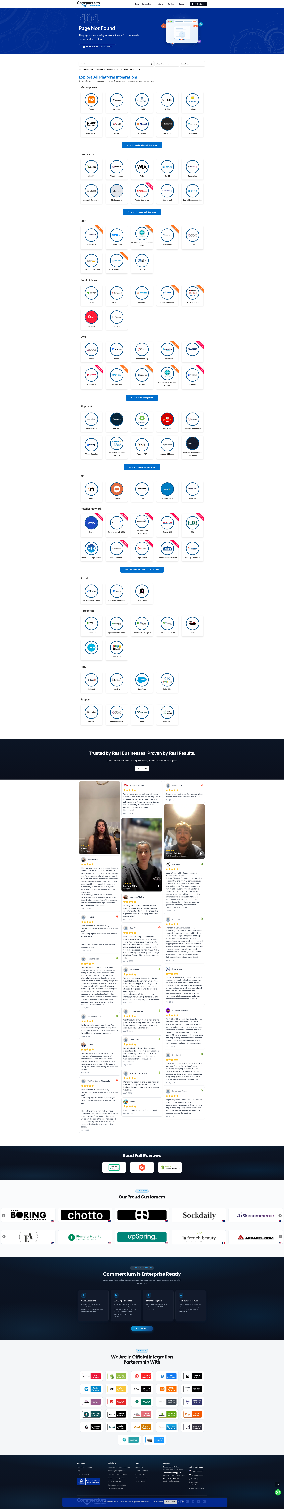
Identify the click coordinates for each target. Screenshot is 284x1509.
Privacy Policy (140, 1467)
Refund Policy (140, 1474)
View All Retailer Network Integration (142, 569)
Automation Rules (114, 1481)
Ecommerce (100, 69)
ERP (138, 69)
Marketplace (88, 69)
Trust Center (140, 1481)
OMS (132, 69)
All (80, 69)
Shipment (111, 69)
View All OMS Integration (142, 397)
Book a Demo (199, 4)
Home (136, 4)
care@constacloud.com (171, 1481)
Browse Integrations (99, 47)
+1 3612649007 (197, 1471)
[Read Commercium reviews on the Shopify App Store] (170, 1167)
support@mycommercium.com (174, 1475)
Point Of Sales (122, 69)
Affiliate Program (83, 1474)
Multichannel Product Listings (119, 1467)
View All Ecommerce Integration (142, 212)
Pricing (171, 4)
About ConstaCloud (84, 1467)
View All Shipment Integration (142, 467)
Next (279, 1215)
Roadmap (194, 1479)
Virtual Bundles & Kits (115, 1489)
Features (160, 4)
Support (182, 4)
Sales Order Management (117, 1474)
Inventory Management (116, 1471)
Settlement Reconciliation (117, 1485)
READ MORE (171, 1502)
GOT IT (182, 1502)
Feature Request (197, 1488)
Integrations (146, 4)
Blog (78, 1471)
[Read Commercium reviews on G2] (142, 1167)
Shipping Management (116, 1478)
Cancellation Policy (142, 1478)
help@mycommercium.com (173, 1469)
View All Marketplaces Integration (142, 145)
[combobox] (167, 64)
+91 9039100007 (197, 1475)
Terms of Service (141, 1471)
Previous (3, 1215)
